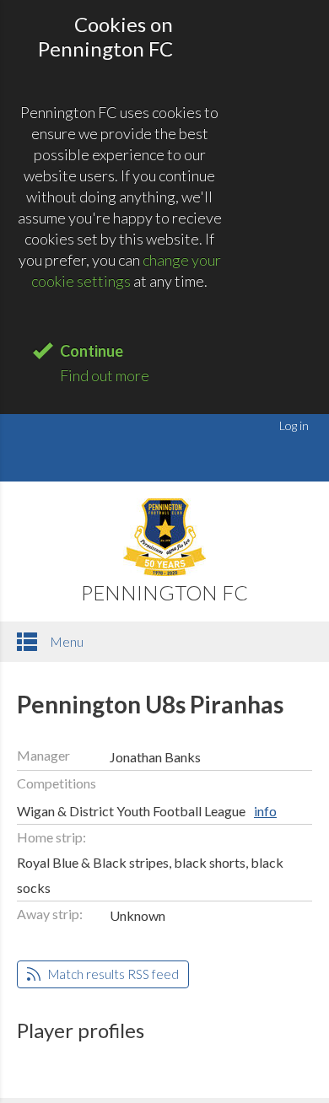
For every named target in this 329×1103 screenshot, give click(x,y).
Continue (91, 351)
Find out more (104, 375)
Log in (294, 425)
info (265, 811)
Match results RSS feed (112, 974)
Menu (65, 641)
